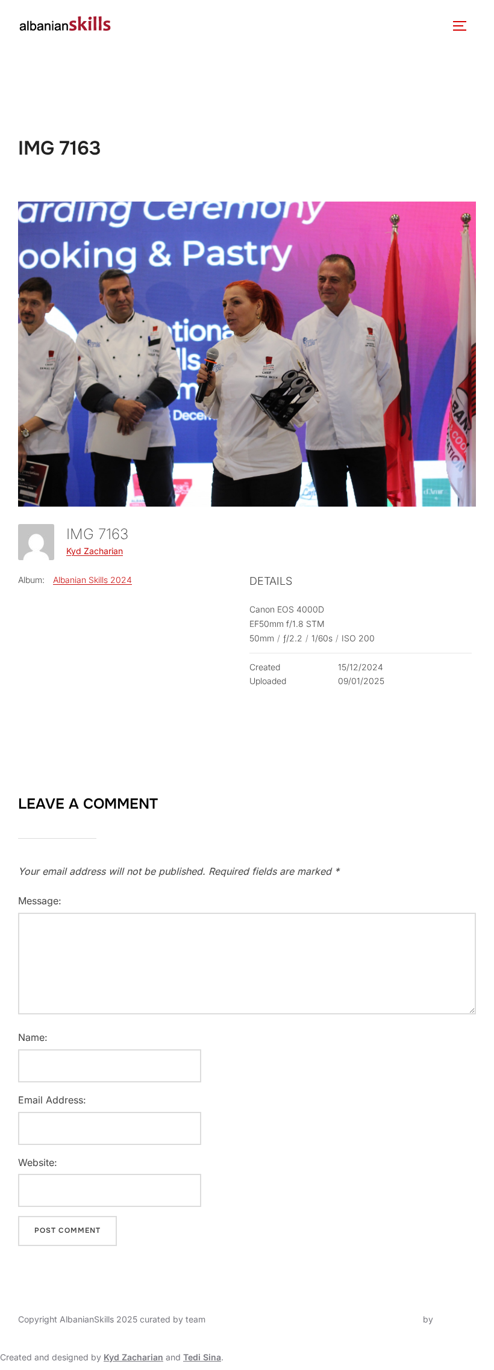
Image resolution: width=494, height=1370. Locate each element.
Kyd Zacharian (94, 551)
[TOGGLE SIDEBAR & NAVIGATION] (464, 26)
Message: (39, 901)
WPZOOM (456, 1319)
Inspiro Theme (392, 1319)
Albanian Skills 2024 (92, 580)
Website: (37, 1162)
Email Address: (52, 1100)
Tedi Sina (202, 1357)
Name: (33, 1037)
